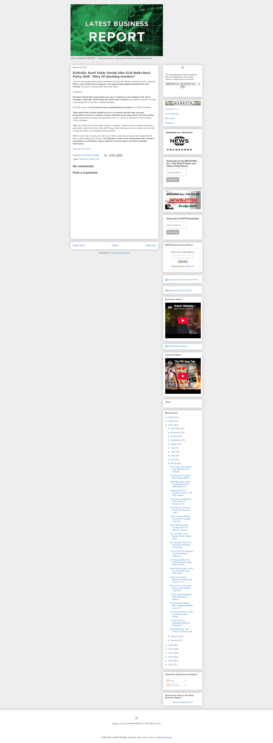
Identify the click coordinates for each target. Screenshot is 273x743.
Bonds (91, 159)
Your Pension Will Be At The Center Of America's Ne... (180, 501)
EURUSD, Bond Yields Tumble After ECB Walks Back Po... (180, 484)
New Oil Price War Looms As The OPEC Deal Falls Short (181, 570)
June (173, 452)
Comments (174, 685)
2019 (170, 417)
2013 (170, 657)
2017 (170, 425)
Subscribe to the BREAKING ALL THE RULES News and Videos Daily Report (181, 163)
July (173, 448)
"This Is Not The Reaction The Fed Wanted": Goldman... (181, 553)
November (176, 432)
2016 (170, 645)
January (175, 640)
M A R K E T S (171, 109)
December (176, 428)
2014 (170, 653)
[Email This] (110, 155)
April (173, 459)
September (176, 440)
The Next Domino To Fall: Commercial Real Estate (181, 614)
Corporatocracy (172, 114)
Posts (171, 680)
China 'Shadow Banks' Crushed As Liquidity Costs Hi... (180, 518)
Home (115, 245)
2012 (170, 661)
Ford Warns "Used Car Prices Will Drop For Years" (180, 510)
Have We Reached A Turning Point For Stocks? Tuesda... (179, 527)
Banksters (83, 159)
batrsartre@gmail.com (183, 702)
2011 (170, 664)
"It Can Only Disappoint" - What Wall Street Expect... (181, 596)
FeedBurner (188, 266)
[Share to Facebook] (118, 155)
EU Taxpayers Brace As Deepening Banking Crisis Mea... (180, 544)
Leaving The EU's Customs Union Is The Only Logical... (181, 492)
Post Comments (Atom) (120, 253)
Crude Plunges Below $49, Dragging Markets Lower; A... (181, 605)
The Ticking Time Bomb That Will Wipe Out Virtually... (180, 469)
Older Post (150, 245)
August (174, 444)
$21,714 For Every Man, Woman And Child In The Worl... (181, 588)
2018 (170, 421)
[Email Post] (105, 155)
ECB (97, 159)
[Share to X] (115, 155)
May (173, 455)
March (174, 463)
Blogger (169, 737)
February (175, 636)
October (175, 436)
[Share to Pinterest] (121, 155)
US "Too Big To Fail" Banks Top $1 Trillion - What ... (181, 536)
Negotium (169, 123)
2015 (170, 649)
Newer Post (79, 245)
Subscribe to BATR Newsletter (182, 218)
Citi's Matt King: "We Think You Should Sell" (181, 630)
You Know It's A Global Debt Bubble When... (180, 476)
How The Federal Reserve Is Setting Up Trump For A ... (181, 579)
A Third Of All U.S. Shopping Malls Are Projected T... (180, 622)
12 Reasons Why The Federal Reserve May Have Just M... (181, 562)
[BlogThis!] (113, 155)
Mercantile (170, 118)
